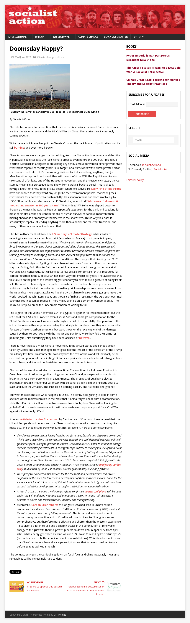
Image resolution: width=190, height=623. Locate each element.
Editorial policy (135, 180)
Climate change (88, 36)
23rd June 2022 (23, 57)
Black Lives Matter (116, 36)
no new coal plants (96, 491)
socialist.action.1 (151, 165)
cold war (60, 57)
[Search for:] (153, 140)
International (17, 36)
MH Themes (60, 614)
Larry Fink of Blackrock (106, 188)
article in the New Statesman (38, 419)
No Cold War (61, 36)
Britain (40, 36)
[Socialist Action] (95, 31)
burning (19, 147)
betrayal (84, 338)
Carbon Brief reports (44, 505)
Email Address (137, 104)
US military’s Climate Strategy (72, 234)
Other (137, 36)
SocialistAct (160, 169)
